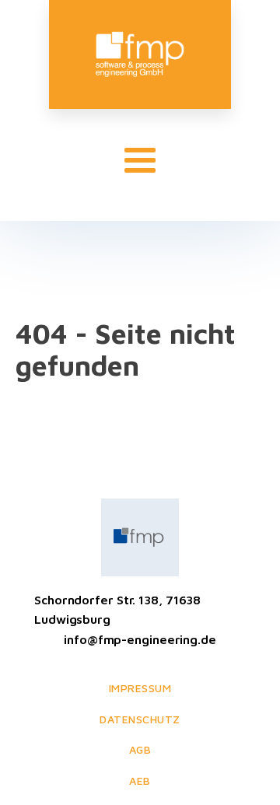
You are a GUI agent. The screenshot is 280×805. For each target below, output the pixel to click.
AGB (140, 749)
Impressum (140, 688)
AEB (140, 780)
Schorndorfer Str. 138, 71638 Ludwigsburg (117, 610)
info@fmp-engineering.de (140, 639)
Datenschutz (140, 719)
